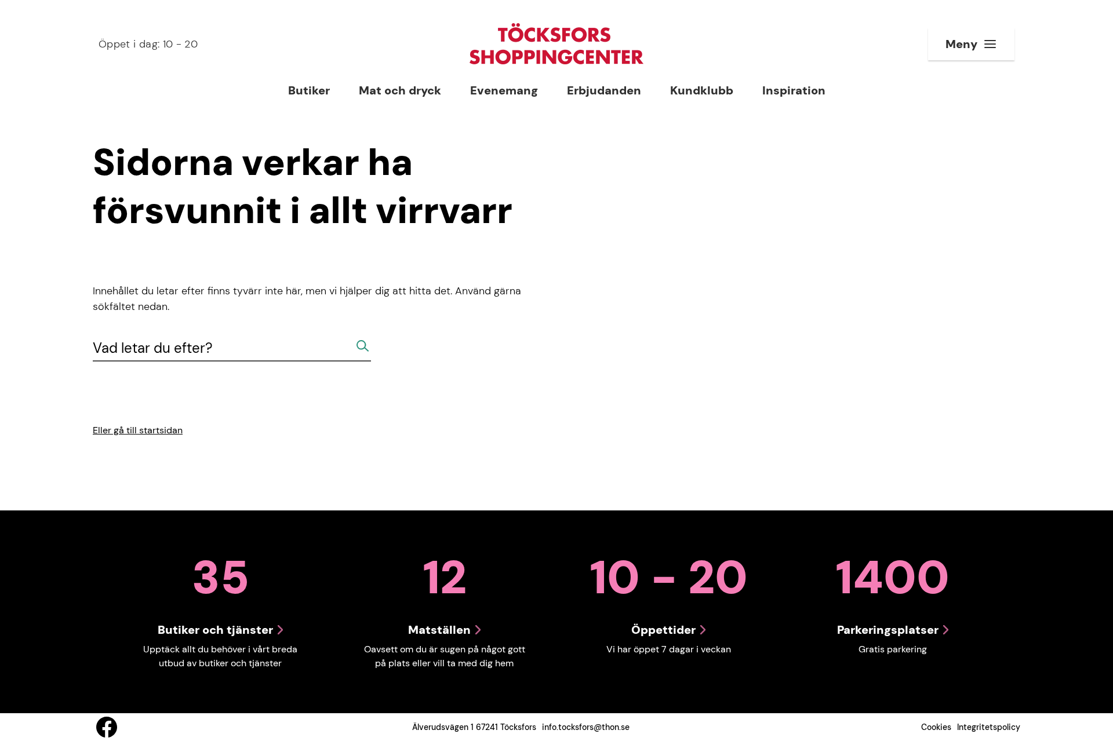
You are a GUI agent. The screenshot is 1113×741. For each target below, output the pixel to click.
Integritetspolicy (988, 727)
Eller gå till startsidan (138, 430)
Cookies (936, 727)
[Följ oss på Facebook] (107, 727)
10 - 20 (148, 44)
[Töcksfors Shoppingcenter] (556, 43)
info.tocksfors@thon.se (586, 727)
